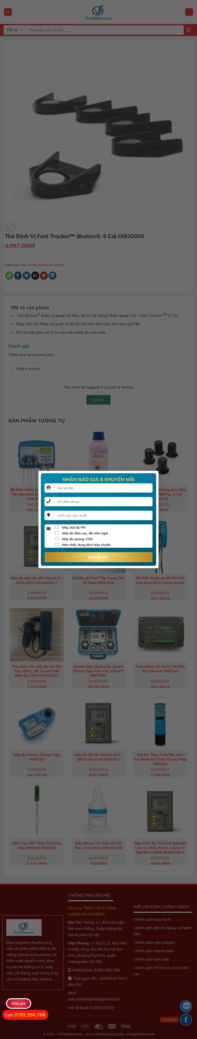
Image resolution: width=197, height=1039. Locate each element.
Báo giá (19, 1003)
